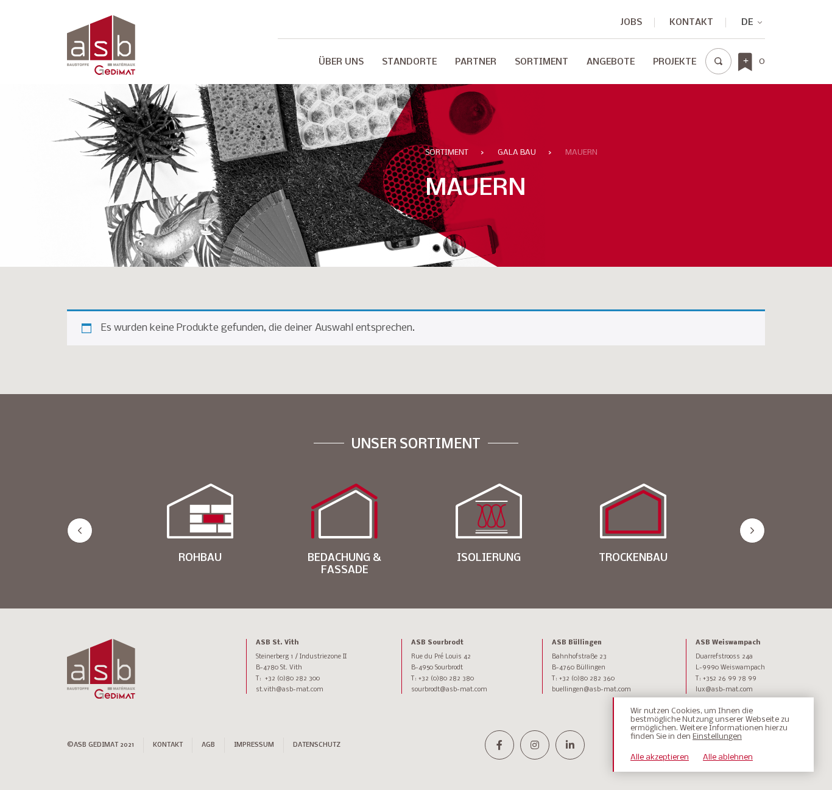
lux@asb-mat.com (724, 689)
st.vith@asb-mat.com (289, 689)
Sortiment (541, 62)
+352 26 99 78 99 (729, 678)
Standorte (409, 62)
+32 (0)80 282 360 (587, 678)
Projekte (674, 62)
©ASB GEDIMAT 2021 (100, 745)
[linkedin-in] (570, 745)
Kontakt (691, 22)
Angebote (611, 62)
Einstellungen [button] (717, 737)
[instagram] (534, 745)
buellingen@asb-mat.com (591, 689)
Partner (475, 62)
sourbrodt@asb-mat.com (449, 689)
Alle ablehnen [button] (728, 757)
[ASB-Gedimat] (101, 45)
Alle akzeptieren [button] (659, 757)
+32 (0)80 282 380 (446, 678)
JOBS (631, 22)
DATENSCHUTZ (316, 745)
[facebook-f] (499, 745)
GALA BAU (517, 153)
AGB (208, 745)
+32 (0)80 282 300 (292, 678)
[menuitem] (341, 65)
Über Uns (341, 62)
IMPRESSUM (254, 745)
